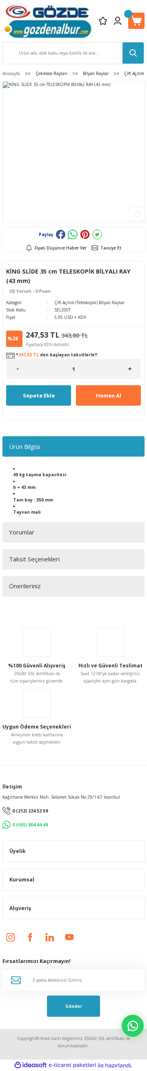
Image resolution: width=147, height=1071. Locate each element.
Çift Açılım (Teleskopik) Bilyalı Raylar (89, 302)
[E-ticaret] (72, 1065)
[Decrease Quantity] (17, 369)
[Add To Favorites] (137, 214)
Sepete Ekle (39, 395)
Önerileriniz (25, 586)
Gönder (73, 1006)
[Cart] (136, 21)
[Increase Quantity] (129, 369)
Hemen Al (108, 395)
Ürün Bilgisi (24, 446)
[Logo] (47, 21)
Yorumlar (21, 532)
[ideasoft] (30, 1065)
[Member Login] (117, 21)
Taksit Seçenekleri (34, 559)
